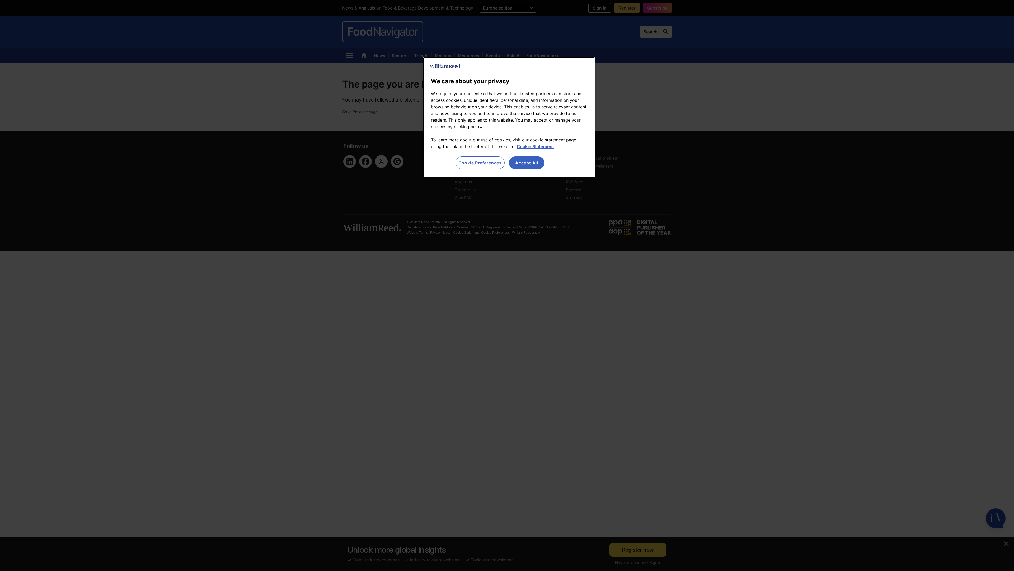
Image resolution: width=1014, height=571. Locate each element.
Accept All (526, 162)
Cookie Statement (535, 146)
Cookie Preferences (480, 162)
